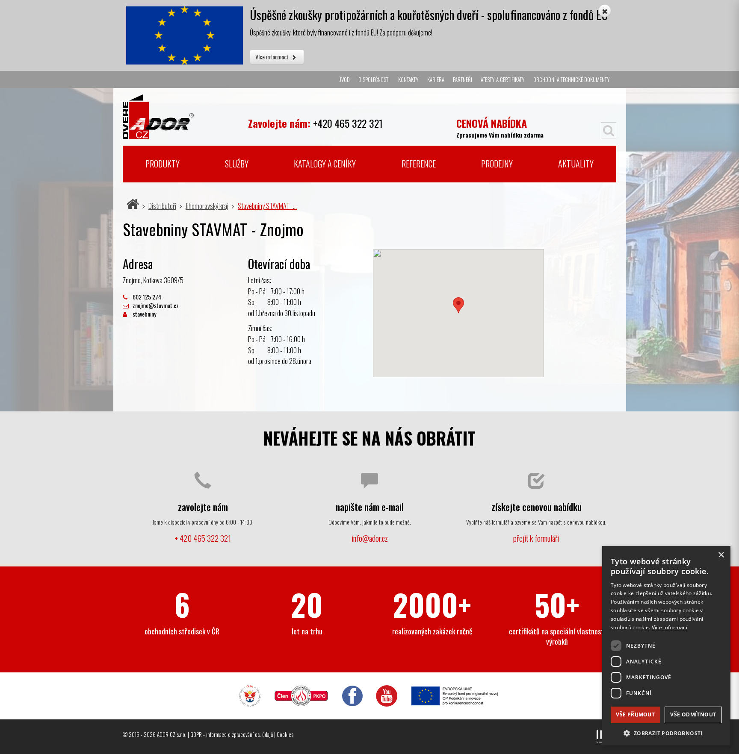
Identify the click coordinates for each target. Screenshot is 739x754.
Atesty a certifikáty (503, 79)
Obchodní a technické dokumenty (571, 79)
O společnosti (374, 79)
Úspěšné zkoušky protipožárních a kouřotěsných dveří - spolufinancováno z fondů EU (429, 14)
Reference (419, 163)
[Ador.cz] (182, 113)
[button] (666, 733)
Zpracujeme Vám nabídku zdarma (500, 127)
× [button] (721, 555)
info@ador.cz (370, 538)
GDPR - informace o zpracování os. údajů (231, 734)
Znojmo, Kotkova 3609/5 (153, 280)
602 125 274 (146, 296)
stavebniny (143, 313)
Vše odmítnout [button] (693, 714)
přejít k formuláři (536, 538)
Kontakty (408, 79)
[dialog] (666, 645)
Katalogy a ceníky (325, 163)
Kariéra (435, 79)
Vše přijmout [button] (635, 714)
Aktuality (576, 163)
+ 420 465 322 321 (202, 538)
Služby (236, 163)
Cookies (285, 734)
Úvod (344, 79)
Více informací (272, 56)
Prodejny (497, 163)
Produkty (162, 163)
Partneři (462, 79)
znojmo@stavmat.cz (155, 305)
